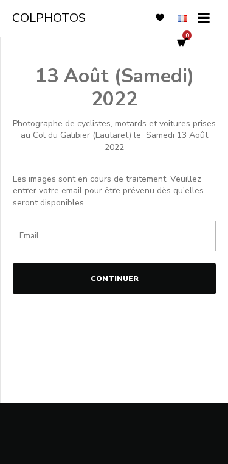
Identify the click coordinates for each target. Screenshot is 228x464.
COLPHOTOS (49, 18)
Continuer (115, 279)
